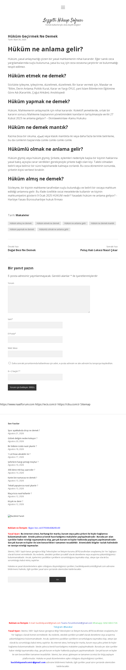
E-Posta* (12, 333)
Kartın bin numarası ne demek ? (22, 477)
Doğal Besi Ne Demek (22, 250)
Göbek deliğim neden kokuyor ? (22, 438)
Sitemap (85, 404)
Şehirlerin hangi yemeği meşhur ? (23, 462)
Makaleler (22, 215)
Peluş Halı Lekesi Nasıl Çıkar (99, 250)
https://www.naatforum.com (17, 404)
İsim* (10, 319)
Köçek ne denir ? (15, 501)
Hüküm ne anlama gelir (75, 223)
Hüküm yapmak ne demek (22, 229)
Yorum (11, 283)
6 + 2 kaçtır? (14, 371)
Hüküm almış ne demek (21, 223)
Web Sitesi (12, 348)
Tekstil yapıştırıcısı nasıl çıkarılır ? (23, 485)
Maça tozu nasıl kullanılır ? (20, 493)
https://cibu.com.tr (68, 404)
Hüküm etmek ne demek (48, 223)
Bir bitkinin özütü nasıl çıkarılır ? (22, 446)
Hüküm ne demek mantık (102, 223)
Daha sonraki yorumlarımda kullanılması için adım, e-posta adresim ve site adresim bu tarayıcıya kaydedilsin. (62, 363)
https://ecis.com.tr (46, 404)
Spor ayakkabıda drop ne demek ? (24, 430)
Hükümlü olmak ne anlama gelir (53, 229)
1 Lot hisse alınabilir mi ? (19, 454)
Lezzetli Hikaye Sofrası (63, 20)
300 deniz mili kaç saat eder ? (21, 469)
